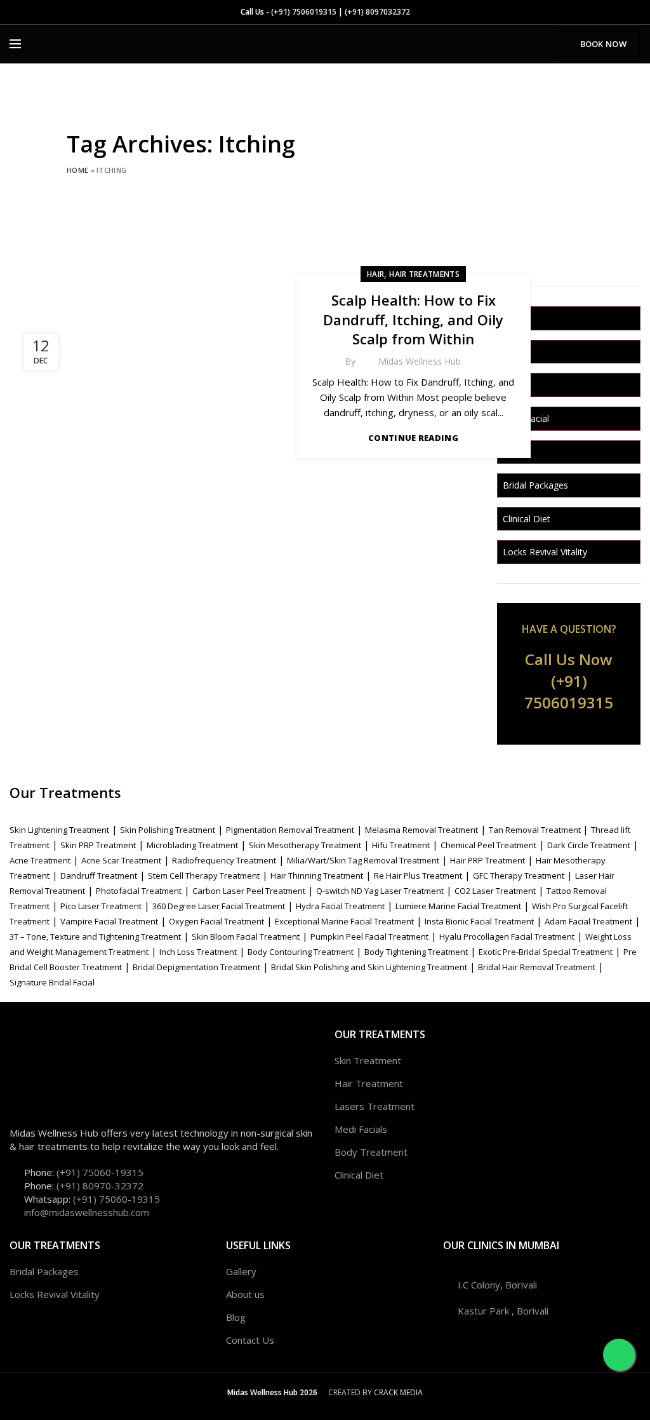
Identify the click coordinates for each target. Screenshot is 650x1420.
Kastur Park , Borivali (503, 1310)
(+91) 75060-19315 (99, 1172)
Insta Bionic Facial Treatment (479, 921)
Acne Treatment (40, 860)
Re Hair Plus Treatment (418, 875)
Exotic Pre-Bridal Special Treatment (546, 951)
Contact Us (250, 1340)
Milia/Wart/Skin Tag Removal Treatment (363, 860)
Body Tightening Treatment (416, 951)
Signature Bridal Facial (52, 982)
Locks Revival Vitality (545, 552)
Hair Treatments (424, 274)
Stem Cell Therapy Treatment (204, 875)
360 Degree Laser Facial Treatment (218, 906)
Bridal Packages (535, 485)
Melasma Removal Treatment (421, 829)
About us (245, 1294)
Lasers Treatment (375, 1106)
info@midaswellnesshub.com (86, 1212)
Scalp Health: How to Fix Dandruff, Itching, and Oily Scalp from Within (413, 319)
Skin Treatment (368, 1060)
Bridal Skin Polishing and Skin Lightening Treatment (369, 967)
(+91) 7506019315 (303, 11)
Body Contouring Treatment (301, 951)
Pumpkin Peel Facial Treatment (369, 936)
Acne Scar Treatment (121, 860)
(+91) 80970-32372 (99, 1185)
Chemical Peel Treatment (488, 845)
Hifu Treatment (401, 845)
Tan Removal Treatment (536, 829)
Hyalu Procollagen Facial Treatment (506, 936)
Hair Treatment (369, 1083)
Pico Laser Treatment (101, 906)
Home (77, 170)
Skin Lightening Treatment (59, 829)
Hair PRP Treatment (487, 860)
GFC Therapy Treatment (518, 875)
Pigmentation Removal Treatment (290, 829)
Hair (375, 274)
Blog (236, 1317)
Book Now (603, 44)
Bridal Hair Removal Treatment (536, 967)
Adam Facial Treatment (588, 921)
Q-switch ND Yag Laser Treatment (380, 890)
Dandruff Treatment (98, 875)
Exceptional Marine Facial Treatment (344, 921)
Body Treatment (371, 1152)
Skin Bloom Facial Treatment (246, 936)
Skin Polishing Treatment (167, 829)
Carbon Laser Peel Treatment (248, 890)
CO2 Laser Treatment (495, 890)
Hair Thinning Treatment (316, 875)
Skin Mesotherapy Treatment (305, 845)
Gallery (241, 1271)
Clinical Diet (526, 519)
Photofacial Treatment (139, 890)
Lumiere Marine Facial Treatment (458, 906)
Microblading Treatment (192, 845)
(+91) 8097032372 (377, 11)
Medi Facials (361, 1129)
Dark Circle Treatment (588, 845)
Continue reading (413, 438)
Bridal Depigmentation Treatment (196, 967)
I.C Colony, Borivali (497, 1284)
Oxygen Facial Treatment (216, 921)
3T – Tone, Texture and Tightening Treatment (95, 936)
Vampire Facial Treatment (109, 921)
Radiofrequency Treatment (224, 860)
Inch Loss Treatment (198, 951)
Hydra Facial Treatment (340, 906)
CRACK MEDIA (398, 1392)
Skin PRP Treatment (98, 845)
